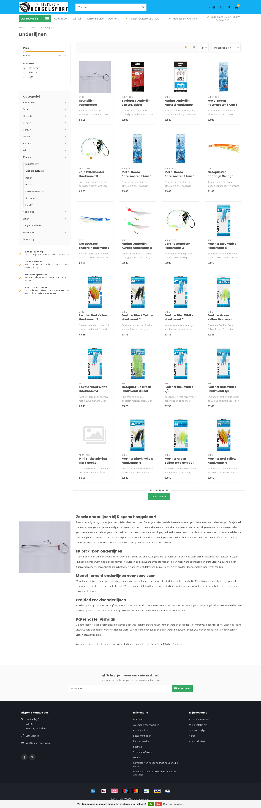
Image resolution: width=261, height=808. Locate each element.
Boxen (30, 177)
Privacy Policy (140, 730)
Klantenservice (94, 18)
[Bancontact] (146, 791)
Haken (30, 184)
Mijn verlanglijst (197, 730)
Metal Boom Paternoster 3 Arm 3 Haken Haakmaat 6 (179, 176)
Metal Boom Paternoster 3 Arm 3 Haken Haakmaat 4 (136, 176)
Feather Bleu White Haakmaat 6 (222, 246)
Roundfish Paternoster (88, 103)
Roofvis (27, 143)
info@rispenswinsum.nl (38, 743)
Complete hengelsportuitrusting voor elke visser (155, 764)
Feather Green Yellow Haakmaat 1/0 (221, 319)
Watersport (29, 232)
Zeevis (27, 157)
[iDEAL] (103, 791)
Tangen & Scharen (33, 225)
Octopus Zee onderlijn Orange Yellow (220, 176)
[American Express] (93, 791)
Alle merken (34, 67)
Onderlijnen (34, 170)
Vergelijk (193, 735)
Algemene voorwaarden (146, 724)
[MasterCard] (135, 791)
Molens (27, 136)
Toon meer (157, 496)
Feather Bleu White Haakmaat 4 (93, 389)
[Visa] (157, 791)
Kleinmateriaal (34, 191)
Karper (27, 129)
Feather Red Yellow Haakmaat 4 (222, 461)
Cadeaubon (61, 18)
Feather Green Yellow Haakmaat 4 (179, 461)
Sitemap (137, 746)
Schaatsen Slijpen (143, 752)
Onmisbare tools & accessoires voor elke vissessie (155, 773)
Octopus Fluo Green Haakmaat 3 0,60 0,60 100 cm (136, 391)
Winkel (77, 18)
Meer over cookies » (173, 804)
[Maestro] (125, 791)
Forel (25, 109)
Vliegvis (27, 122)
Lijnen (26, 218)
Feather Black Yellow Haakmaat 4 (137, 461)
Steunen (31, 198)
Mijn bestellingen (198, 724)
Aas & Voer (29, 102)
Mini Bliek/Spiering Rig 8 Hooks (93, 461)
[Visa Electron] (167, 791)
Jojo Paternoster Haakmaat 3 (91, 174)
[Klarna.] (114, 791)
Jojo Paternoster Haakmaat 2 (177, 246)
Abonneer (184, 688)
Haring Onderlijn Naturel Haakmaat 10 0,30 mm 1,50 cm (179, 105)
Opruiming (28, 239)
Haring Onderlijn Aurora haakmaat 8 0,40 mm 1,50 (137, 248)
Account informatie (199, 719)
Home (22, 27)
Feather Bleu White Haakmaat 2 (179, 317)
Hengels (27, 116)
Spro (31, 76)
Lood (29, 205)
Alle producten (197, 741)
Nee (158, 804)
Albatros (33, 72)
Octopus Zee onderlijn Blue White (94, 246)
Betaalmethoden (142, 735)
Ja (150, 804)
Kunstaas (32, 163)
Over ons (113, 18)
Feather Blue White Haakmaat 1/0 (222, 389)
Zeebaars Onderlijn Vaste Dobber (136, 103)
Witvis (26, 150)
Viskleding (28, 211)
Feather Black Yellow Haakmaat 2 (137, 317)
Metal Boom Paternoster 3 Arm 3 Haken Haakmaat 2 (222, 105)
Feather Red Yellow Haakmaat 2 (93, 317)
